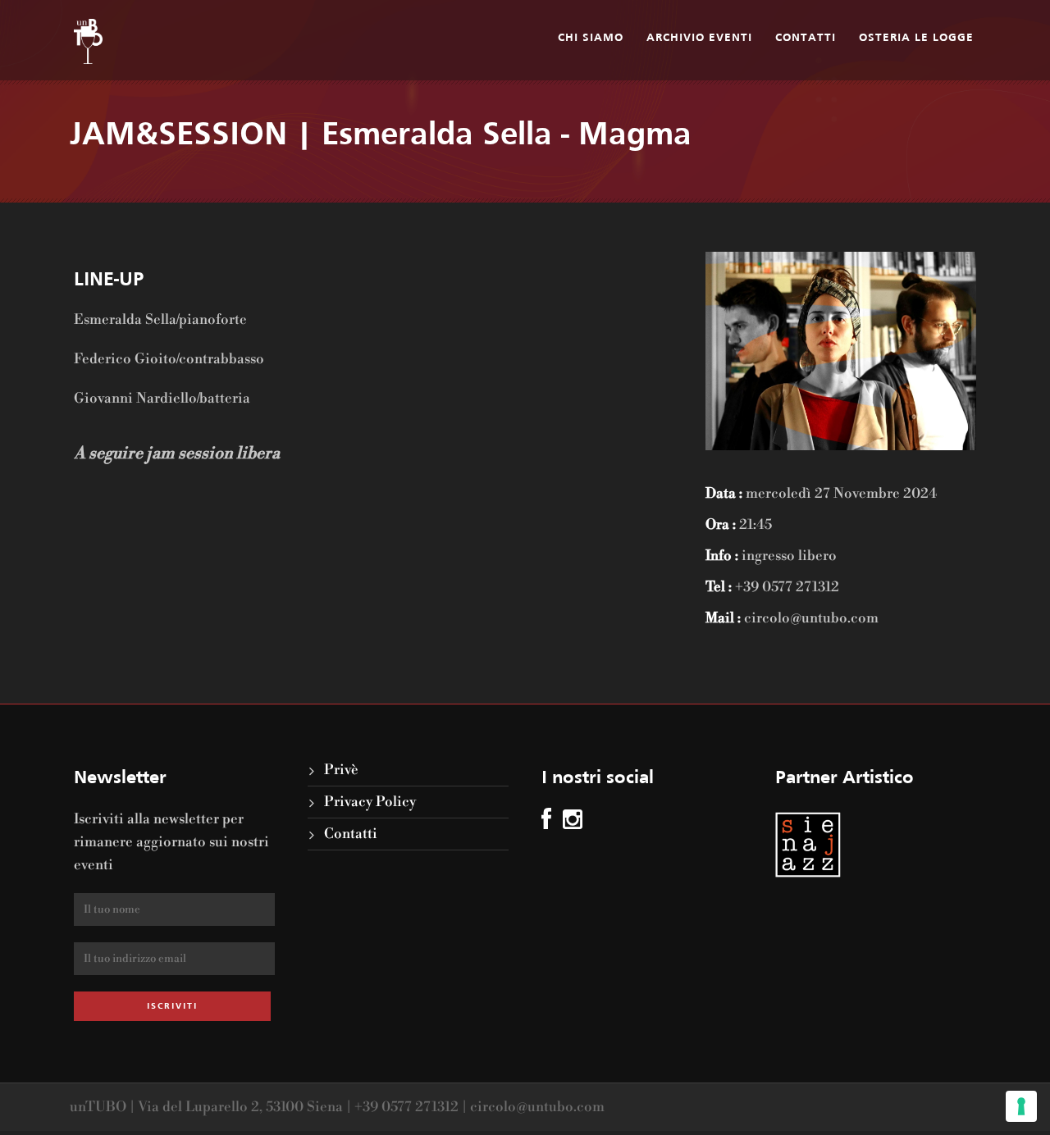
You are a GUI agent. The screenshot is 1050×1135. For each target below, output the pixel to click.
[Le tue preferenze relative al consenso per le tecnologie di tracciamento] (1021, 1106)
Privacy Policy (370, 802)
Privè (341, 770)
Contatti (805, 38)
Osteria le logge (916, 38)
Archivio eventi (699, 38)
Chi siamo (590, 38)
